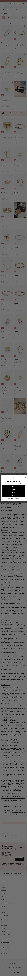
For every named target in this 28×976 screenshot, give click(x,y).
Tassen (13, 492)
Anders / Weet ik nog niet (13, 495)
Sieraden (13, 489)
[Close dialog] (25, 477)
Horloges (13, 486)
